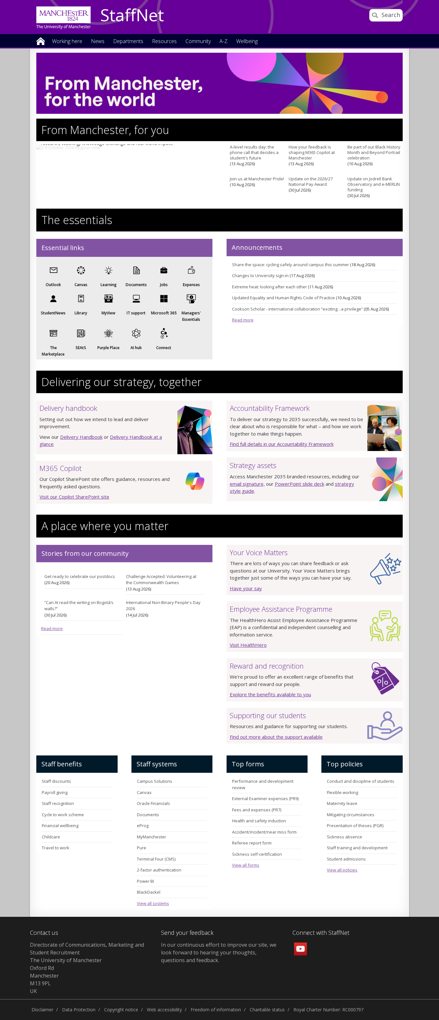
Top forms (248, 764)
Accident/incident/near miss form (264, 832)
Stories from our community (85, 553)
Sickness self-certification (257, 854)
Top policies (345, 764)
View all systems (153, 903)
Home (40, 40)
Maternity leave (342, 803)
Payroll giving (54, 792)
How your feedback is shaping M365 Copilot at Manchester (312, 152)
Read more (243, 320)
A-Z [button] (224, 42)
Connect (163, 347)
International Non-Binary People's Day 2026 (163, 606)
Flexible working (342, 792)
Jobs (164, 284)
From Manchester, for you (105, 129)
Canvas (81, 284)
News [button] (97, 42)
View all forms (245, 865)
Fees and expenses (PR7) (256, 810)
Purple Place (108, 347)
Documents (136, 284)
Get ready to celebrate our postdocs (79, 576)
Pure (141, 848)
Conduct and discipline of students (360, 781)
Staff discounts (56, 781)
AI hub (136, 347)
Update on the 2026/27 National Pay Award (311, 181)
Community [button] (198, 42)
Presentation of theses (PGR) (355, 825)
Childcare (51, 837)
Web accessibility (164, 1009)
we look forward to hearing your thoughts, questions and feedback (218, 952)
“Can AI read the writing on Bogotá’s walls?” (78, 606)
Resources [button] (164, 42)
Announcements (257, 247)
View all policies (342, 870)
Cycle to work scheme (63, 814)
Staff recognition (58, 803)
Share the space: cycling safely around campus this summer (290, 264)
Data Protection (78, 1009)
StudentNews (53, 313)
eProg (142, 825)
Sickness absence (344, 837)
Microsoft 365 (164, 313)
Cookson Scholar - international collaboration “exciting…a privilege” (297, 309)
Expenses (191, 284)
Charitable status (267, 1009)
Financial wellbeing (60, 825)
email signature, (247, 484)
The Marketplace (53, 351)
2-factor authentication (159, 870)
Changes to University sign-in (260, 275)
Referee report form (252, 843)
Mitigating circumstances (350, 814)
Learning (109, 284)
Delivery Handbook (81, 437)
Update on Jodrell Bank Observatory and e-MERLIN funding (373, 184)
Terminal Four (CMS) (156, 859)
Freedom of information (216, 1009)
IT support (136, 313)
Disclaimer (42, 1009)
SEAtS (81, 347)
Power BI (145, 881)
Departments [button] (128, 42)
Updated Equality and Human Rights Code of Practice (283, 298)
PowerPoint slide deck (299, 484)
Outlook (53, 284)
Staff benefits (61, 764)
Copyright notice (121, 1009)
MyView (108, 313)
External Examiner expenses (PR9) (265, 798)
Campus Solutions (154, 781)
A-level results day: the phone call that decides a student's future (254, 152)
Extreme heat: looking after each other (269, 287)
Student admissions (346, 859)
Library (81, 313)
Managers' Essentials (191, 316)
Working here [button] (67, 42)
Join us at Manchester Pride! (257, 179)
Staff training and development (357, 848)
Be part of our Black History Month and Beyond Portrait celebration (373, 152)
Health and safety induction (259, 821)
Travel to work (55, 848)
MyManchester (151, 837)
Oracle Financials (153, 803)
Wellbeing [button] (247, 42)
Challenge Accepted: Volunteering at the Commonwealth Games (161, 579)
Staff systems (157, 764)
